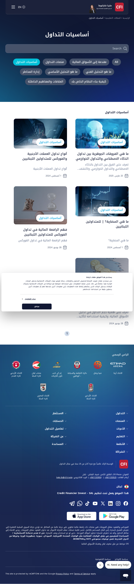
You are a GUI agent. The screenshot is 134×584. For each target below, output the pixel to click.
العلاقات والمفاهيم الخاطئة (45, 81)
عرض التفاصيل (30, 299)
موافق (36, 306)
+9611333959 (95, 477)
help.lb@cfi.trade (64, 477)
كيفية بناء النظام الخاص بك (89, 81)
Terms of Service (82, 574)
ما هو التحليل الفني (98, 71)
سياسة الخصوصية (103, 559)
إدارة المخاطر (31, 71)
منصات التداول (55, 62)
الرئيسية (126, 18)
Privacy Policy (62, 574)
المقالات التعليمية (113, 18)
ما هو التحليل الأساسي (62, 71)
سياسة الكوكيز (121, 559)
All (116, 62)
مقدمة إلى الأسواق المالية (89, 62)
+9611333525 (110, 477)
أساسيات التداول (96, 18)
